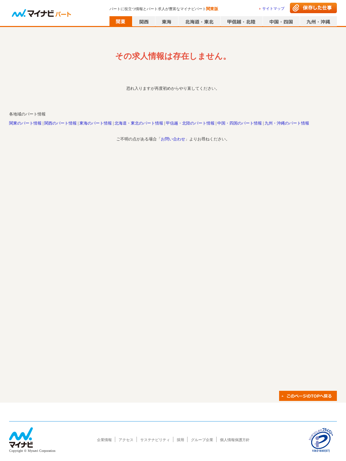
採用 (180, 440)
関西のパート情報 (60, 123)
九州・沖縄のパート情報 (287, 123)
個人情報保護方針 (235, 440)
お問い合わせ (173, 139)
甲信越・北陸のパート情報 (190, 123)
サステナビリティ (155, 440)
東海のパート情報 (95, 123)
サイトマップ (273, 8)
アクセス (126, 440)
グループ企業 (202, 440)
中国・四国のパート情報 (239, 123)
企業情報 (104, 440)
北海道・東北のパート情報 (139, 123)
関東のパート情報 (25, 123)
